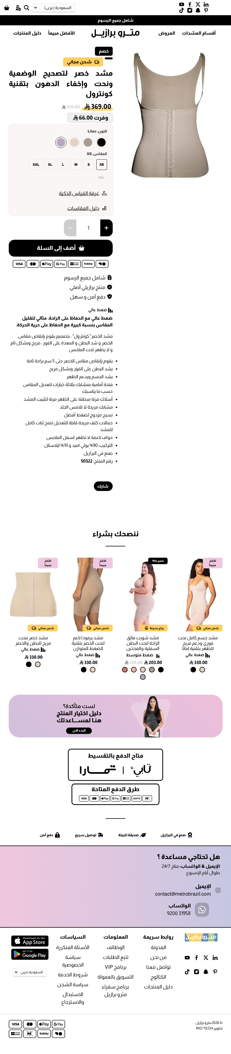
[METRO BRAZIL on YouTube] (183, 5)
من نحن (158, 957)
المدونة (158, 947)
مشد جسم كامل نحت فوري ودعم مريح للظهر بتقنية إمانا (198, 643)
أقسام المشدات (199, 33)
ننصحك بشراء (115, 534)
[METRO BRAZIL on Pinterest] (207, 11)
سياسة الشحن (72, 984)
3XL (101, 178)
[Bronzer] (124, 669)
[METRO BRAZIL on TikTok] (183, 11)
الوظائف (116, 947)
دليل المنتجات (27, 33)
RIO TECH (204, 1028)
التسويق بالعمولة (115, 977)
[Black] (101, 142)
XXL (36, 165)
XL (50, 165)
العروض (166, 33)
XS (101, 165)
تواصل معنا (158, 967)
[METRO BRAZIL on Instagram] (191, 11)
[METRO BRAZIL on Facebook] (191, 5)
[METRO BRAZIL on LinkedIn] (207, 5)
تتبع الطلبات (115, 957)
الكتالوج (158, 977)
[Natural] (74, 142)
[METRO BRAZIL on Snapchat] (199, 11)
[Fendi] (88, 142)
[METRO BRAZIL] (115, 33)
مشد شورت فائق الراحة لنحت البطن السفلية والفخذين (142, 643)
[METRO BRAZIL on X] (199, 5)
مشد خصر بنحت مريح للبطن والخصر (33, 640)
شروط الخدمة (73, 974)
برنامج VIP (115, 967)
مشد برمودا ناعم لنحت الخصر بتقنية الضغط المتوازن (88, 643)
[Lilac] (60, 142)
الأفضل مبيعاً (61, 33)
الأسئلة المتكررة (72, 947)
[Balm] (133, 669)
